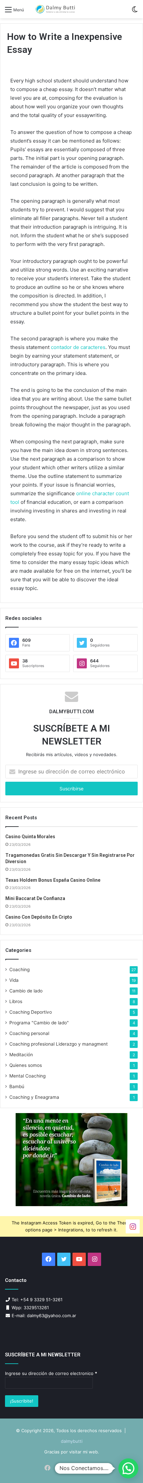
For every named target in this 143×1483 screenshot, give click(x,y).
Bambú (16, 1086)
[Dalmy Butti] (55, 9)
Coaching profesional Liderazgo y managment (58, 1044)
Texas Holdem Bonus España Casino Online (52, 880)
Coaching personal (29, 1033)
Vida (14, 980)
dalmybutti (71, 1441)
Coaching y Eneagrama (34, 1097)
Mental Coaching (27, 1076)
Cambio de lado (26, 990)
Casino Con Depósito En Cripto (38, 917)
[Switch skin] (134, 11)
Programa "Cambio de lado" (39, 1022)
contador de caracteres (78, 347)
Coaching (19, 969)
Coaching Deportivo (30, 1012)
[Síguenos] (132, 1225)
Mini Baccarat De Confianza (35, 898)
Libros (15, 1001)
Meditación (21, 1054)
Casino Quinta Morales (30, 836)
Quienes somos (25, 1065)
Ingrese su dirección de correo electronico (51, 1373)
